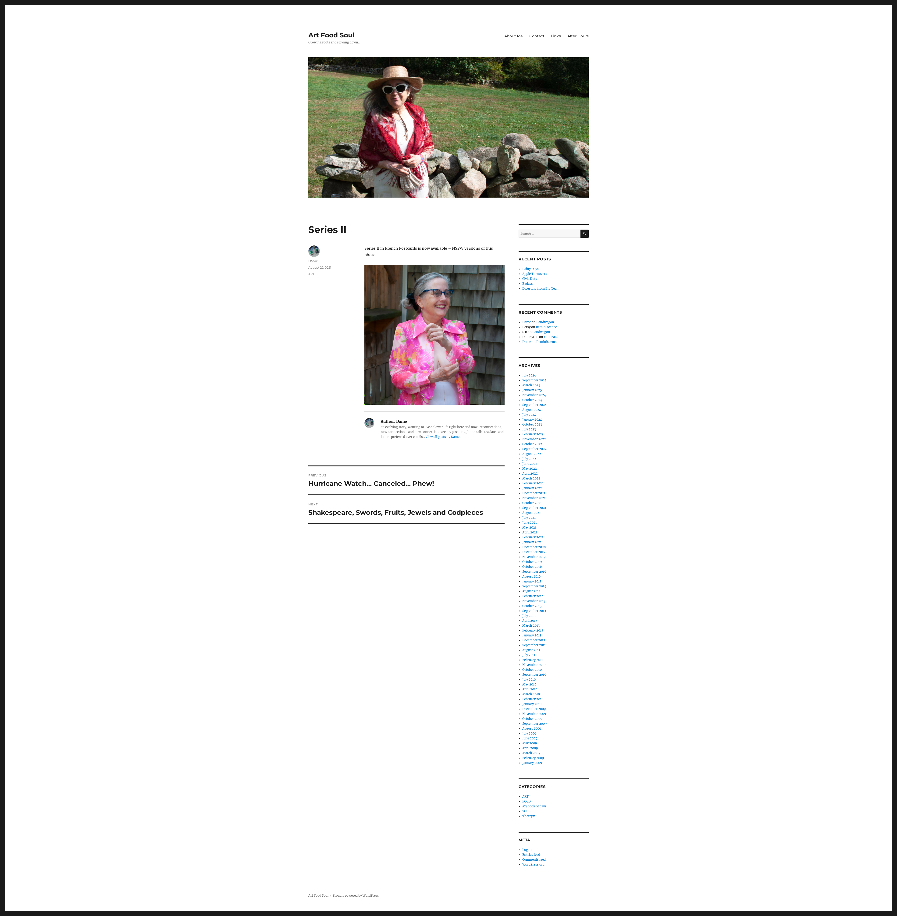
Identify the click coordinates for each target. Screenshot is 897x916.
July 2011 (528, 655)
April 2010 (529, 689)
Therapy (528, 816)
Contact (537, 36)
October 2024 (532, 400)
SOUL (526, 811)
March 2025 (531, 385)
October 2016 (532, 567)
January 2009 (532, 763)
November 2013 (533, 601)
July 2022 (529, 459)
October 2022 (532, 444)
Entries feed (531, 855)
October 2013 (531, 606)
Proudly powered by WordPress (356, 896)
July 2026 (529, 375)
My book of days (534, 806)
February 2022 (533, 483)
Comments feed (534, 860)
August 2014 (531, 591)
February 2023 (533, 434)
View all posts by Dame (442, 437)
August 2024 (531, 410)
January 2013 (531, 635)
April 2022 (530, 474)
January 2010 (531, 704)
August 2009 (531, 729)
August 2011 (531, 650)
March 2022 (531, 478)
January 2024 (532, 420)
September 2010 (534, 675)
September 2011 (534, 645)
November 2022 (534, 439)
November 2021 (533, 498)
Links (556, 36)
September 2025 (534, 380)
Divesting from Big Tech (540, 289)
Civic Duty (529, 279)
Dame (313, 261)
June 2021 (529, 523)
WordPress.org (533, 864)
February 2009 (533, 758)
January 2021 (531, 542)
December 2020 (534, 547)
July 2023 (529, 429)
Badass (527, 284)
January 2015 (531, 581)
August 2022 (531, 454)
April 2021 (529, 532)
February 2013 (532, 630)
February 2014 (532, 596)
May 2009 (529, 743)
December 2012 (533, 640)
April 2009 (530, 748)
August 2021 (531, 513)
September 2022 (534, 449)
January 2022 (532, 488)
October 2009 (532, 719)
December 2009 (534, 709)
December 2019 (533, 552)
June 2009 (529, 738)
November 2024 (534, 395)
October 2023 (532, 424)
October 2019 (532, 562)
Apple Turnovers (534, 274)
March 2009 (531, 753)
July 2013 (528, 616)
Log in (527, 850)
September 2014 (534, 586)
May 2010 (529, 684)
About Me (513, 36)
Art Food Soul (331, 35)
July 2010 (529, 680)
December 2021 (533, 493)
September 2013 (534, 611)
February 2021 (532, 537)
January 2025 (532, 390)
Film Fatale (552, 337)
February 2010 (532, 699)
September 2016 (534, 572)
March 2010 (531, 694)
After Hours (578, 36)
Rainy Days (530, 269)
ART (311, 274)
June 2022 (529, 464)
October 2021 (532, 503)
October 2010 (532, 670)
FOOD (526, 801)
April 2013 (529, 621)
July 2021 (529, 518)
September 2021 (534, 508)
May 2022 (529, 469)
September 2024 (534, 405)
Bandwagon (545, 322)
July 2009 (529, 733)
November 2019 (534, 557)
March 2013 (531, 626)
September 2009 (534, 724)
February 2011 (532, 660)
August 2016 (531, 577)
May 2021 (529, 527)
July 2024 (529, 415)
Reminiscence (546, 327)
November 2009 (534, 714)
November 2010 (533, 665)
